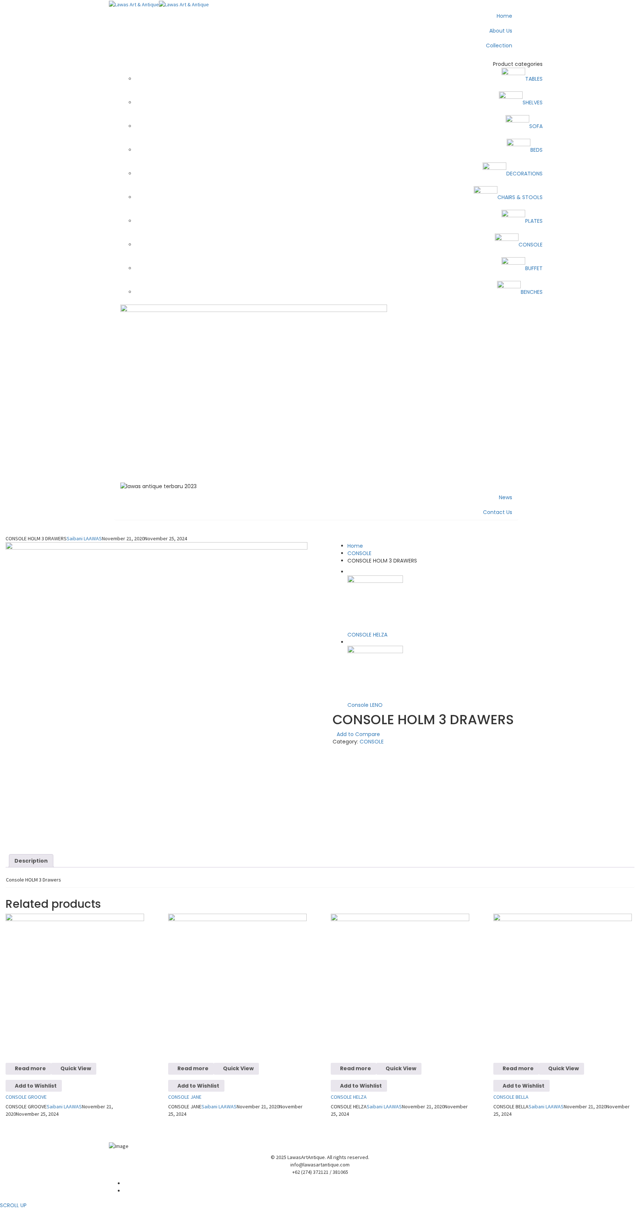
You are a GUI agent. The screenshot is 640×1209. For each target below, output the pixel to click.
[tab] (31, 860)
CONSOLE (359, 553)
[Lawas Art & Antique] (134, 3)
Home (355, 546)
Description (31, 860)
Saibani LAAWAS (84, 538)
